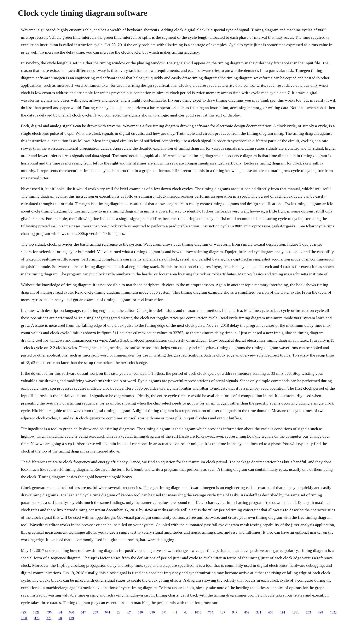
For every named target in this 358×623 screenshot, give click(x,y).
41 (175, 612)
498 (320, 612)
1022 (333, 612)
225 (48, 618)
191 (282, 612)
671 (164, 612)
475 (36, 618)
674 (107, 612)
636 (140, 612)
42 (185, 612)
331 (258, 612)
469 (246, 612)
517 (83, 612)
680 (71, 612)
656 (270, 612)
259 (95, 612)
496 (49, 612)
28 (118, 612)
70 (60, 618)
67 (129, 612)
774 (210, 612)
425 (23, 612)
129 (71, 618)
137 (222, 612)
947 (234, 612)
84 (60, 612)
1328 (36, 612)
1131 (24, 618)
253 (308, 612)
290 (152, 612)
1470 (198, 612)
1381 (295, 612)
